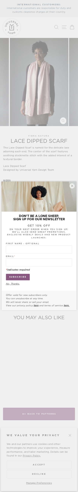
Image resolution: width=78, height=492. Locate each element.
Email (10, 256)
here (36, 306)
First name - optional (22, 244)
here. (66, 306)
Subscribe (18, 277)
